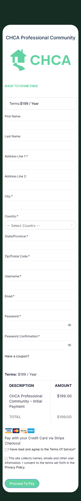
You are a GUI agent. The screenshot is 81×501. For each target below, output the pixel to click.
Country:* (11, 216)
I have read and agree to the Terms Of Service (41, 449)
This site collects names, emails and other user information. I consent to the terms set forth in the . (40, 462)
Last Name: (13, 136)
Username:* (13, 276)
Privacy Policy (15, 467)
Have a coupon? (17, 356)
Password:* (13, 316)
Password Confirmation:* (22, 336)
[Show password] (69, 325)
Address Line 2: (16, 176)
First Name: (13, 116)
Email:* (9, 296)
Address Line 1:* (16, 156)
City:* (9, 196)
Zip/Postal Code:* (17, 256)
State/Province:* (16, 236)
